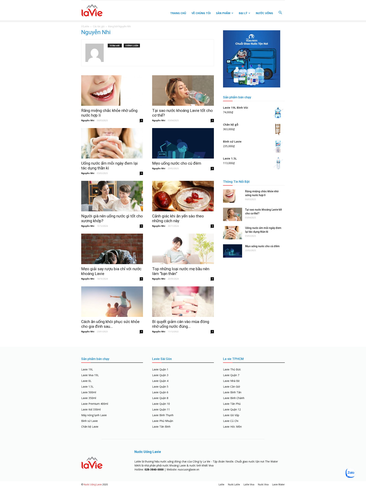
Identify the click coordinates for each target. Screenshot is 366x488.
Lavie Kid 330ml (91, 409)
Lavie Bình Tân (232, 392)
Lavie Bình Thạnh (162, 415)
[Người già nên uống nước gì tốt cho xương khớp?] (112, 196)
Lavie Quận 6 (160, 392)
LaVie (85, 26)
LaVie (221, 484)
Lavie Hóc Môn (232, 426)
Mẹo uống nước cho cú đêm (176, 163)
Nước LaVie (234, 484)
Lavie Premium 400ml (94, 403)
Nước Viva (263, 484)
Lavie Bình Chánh (233, 398)
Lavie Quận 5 (160, 386)
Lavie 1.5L (87, 386)
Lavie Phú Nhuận (162, 421)
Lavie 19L (87, 369)
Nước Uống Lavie (93, 484)
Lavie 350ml (88, 398)
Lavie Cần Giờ (231, 386)
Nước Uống (264, 13)
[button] (280, 12)
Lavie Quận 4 (160, 381)
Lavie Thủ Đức (232, 369)
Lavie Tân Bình (161, 426)
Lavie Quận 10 (161, 403)
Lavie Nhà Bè (231, 381)
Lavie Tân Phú (232, 403)
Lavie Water (278, 484)
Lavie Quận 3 (160, 375)
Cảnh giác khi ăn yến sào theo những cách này (178, 218)
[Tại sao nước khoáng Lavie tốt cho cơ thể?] (183, 90)
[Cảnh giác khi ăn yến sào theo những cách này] (183, 196)
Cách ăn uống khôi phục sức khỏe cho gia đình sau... (110, 324)
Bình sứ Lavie (89, 421)
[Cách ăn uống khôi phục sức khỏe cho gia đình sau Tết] (112, 301)
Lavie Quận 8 (160, 398)
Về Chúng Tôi (201, 13)
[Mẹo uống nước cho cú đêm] (183, 143)
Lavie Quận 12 (232, 409)
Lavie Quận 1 (160, 369)
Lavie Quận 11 (161, 409)
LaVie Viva (249, 484)
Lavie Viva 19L (90, 375)
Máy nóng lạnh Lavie (94, 415)
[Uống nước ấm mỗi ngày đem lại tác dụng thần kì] (112, 143)
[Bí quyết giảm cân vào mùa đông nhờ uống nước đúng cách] (183, 301)
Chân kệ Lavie (89, 426)
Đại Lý (243, 13)
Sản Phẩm (223, 13)
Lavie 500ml (88, 392)
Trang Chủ (178, 13)
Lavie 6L (86, 381)
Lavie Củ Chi (230, 421)
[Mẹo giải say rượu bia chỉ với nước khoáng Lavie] (112, 249)
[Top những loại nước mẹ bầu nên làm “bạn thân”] (183, 249)
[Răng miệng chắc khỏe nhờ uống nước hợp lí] (112, 90)
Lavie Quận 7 (231, 375)
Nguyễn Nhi (87, 120)
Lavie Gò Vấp (231, 415)
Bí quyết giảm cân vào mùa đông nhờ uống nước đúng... (180, 324)
